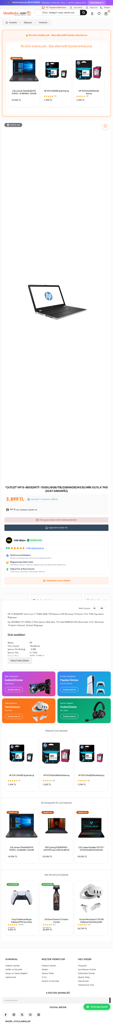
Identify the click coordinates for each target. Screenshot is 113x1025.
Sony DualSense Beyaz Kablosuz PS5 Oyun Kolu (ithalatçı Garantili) (21, 922)
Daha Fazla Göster (20, 660)
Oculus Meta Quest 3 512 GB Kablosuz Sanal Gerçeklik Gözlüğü (91, 922)
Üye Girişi (77, 7)
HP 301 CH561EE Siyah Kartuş (56, 91)
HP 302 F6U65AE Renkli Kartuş (89, 92)
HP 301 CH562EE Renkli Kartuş (91, 775)
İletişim (106, 7)
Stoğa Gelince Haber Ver (58, 528)
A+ (102, 608)
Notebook (43, 22)
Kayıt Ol (93, 7)
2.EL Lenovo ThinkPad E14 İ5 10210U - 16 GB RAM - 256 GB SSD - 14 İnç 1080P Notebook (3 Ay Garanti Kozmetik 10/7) (21, 851)
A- (95, 608)
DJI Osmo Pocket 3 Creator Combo (56, 920)
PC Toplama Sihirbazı (55, 7)
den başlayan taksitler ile (23, 510)
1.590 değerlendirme (35, 548)
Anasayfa (13, 22)
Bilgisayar (28, 22)
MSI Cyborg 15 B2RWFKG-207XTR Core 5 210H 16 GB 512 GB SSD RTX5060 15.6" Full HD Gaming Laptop (56, 851)
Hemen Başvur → (97, 3)
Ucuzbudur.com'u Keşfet (58, 580)
